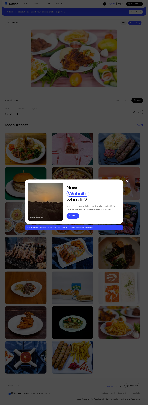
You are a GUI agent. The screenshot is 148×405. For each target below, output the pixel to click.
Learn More (89, 227)
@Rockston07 (40, 217)
